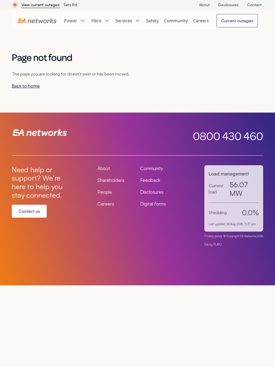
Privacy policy (213, 236)
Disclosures (228, 4)
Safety (152, 21)
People (104, 192)
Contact (254, 4)
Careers (201, 21)
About (204, 4)
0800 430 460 (228, 135)
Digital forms (153, 204)
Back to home (26, 86)
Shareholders (110, 180)
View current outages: (40, 4)
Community (176, 21)
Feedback (150, 180)
